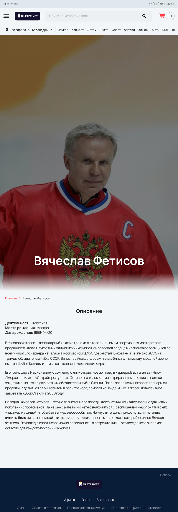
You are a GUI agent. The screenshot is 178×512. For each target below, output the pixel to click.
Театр (104, 30)
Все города (18, 30)
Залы (86, 499)
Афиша (69, 499)
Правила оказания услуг (86, 507)
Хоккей (143, 30)
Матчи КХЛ (160, 30)
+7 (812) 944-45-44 (162, 4)
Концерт (78, 30)
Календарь (40, 30)
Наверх (165, 475)
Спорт (116, 30)
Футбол (129, 30)
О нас (21, 507)
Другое (63, 30)
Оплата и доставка (46, 507)
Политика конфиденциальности (136, 507)
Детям (92, 30)
